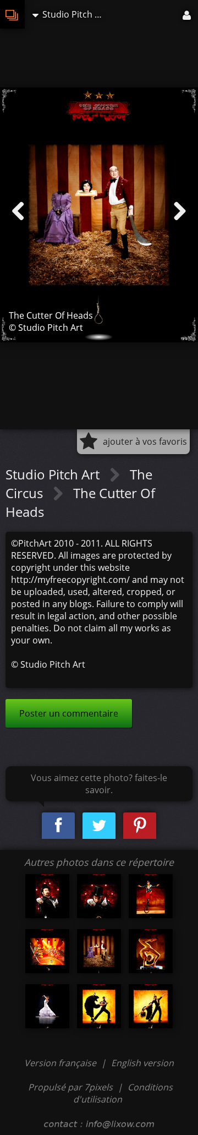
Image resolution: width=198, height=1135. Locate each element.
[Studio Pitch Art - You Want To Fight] (47, 896)
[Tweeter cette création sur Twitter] (99, 825)
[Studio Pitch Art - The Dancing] (47, 1006)
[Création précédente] (18, 211)
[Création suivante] (180, 211)
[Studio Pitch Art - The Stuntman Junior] (47, 951)
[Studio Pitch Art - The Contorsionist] (151, 951)
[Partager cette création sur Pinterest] (139, 825)
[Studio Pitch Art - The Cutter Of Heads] (99, 951)
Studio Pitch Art (54, 474)
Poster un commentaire (68, 713)
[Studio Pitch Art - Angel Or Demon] (99, 896)
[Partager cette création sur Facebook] (58, 825)
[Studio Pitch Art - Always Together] (99, 1006)
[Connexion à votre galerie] (187, 14)
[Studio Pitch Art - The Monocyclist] (151, 896)
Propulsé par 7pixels (70, 1087)
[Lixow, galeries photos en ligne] (12, 14)
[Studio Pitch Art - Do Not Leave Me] (151, 1006)
